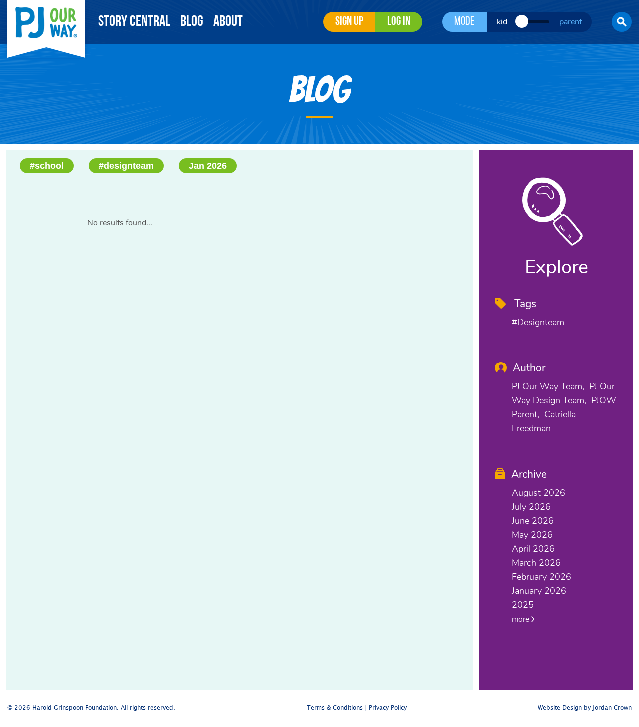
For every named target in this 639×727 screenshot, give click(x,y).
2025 (523, 605)
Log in (398, 22)
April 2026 (533, 549)
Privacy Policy (388, 708)
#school (47, 166)
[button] (622, 22)
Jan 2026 (208, 166)
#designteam (126, 166)
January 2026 (539, 591)
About (228, 22)
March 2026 (536, 563)
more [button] (521, 619)
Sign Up (349, 22)
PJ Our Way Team (547, 386)
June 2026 (533, 521)
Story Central (134, 22)
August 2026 (538, 493)
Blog (191, 22)
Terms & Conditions (335, 708)
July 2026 (531, 507)
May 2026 (532, 535)
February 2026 (541, 577)
